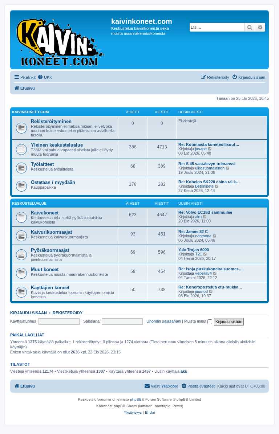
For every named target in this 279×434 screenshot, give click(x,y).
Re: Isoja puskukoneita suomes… (210, 269)
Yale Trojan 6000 (193, 249)
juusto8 (201, 291)
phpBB (136, 399)
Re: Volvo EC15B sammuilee (205, 212)
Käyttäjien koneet (50, 287)
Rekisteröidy (67, 313)
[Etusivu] (61, 39)
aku (198, 216)
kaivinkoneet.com (30, 112)
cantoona (203, 236)
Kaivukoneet (44, 213)
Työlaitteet (42, 164)
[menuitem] (44, 77)
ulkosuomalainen (210, 168)
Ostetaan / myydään (53, 182)
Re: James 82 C (193, 231)
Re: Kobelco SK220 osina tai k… (209, 182)
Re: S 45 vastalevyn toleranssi (206, 163)
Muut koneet (44, 269)
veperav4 (203, 273)
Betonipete (204, 186)
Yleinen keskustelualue (57, 145)
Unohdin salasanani (163, 321)
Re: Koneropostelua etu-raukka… (210, 287)
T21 (198, 254)
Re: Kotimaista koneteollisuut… (208, 144)
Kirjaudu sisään (28, 313)
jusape (201, 149)
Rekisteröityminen (51, 121)
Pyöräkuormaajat (50, 250)
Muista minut (195, 321)
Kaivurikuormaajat (51, 232)
